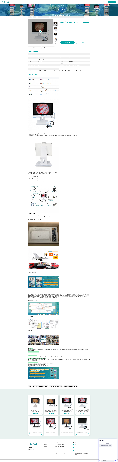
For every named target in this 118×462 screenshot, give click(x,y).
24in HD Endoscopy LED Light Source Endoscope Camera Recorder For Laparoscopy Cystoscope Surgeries (51, 432)
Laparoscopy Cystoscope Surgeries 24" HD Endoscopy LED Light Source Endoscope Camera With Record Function (35, 432)
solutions (45, 448)
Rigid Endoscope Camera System (56, 386)
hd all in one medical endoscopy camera (40, 386)
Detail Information (34, 47)
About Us (45, 444)
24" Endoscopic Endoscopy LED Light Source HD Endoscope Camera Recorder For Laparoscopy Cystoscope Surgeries (67, 432)
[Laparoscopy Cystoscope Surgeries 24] (35, 423)
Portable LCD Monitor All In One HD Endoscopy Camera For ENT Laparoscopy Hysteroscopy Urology (82, 432)
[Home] (33, 444)
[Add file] (99, 461)
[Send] (115, 461)
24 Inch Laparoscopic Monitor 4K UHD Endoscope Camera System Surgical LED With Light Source (35, 411)
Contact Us (46, 451)
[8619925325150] (31, 449)
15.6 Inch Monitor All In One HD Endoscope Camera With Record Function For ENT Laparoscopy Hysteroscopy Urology (67, 411)
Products (45, 446)
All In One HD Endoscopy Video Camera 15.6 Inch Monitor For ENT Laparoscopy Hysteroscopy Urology (82, 411)
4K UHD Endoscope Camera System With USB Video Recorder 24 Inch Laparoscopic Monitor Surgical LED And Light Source (51, 411)
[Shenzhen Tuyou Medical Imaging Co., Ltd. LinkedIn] (29, 449)
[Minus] (115, 440)
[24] (67, 423)
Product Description (48, 47)
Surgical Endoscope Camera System (70, 386)
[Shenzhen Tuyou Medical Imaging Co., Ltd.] (7, 2)
